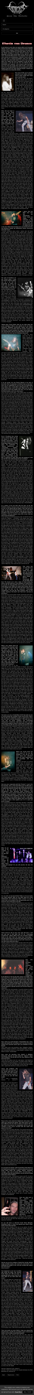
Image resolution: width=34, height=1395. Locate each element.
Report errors (11, 1375)
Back (3, 1375)
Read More (18, 1392)
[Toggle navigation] (3, 20)
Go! (17, 33)
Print (17, 1375)
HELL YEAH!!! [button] (27, 1392)
